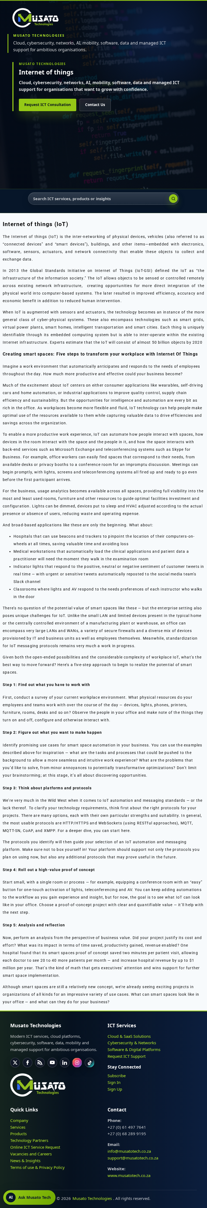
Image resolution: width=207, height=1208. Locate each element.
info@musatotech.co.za (129, 1151)
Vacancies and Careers (31, 1153)
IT (34, 638)
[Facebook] (27, 1062)
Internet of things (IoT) (34, 236)
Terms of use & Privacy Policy (37, 1167)
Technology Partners (29, 1140)
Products (18, 1133)
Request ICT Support (127, 1056)
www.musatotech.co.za (129, 1175)
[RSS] (40, 1062)
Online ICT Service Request (35, 1147)
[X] (15, 1062)
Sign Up (115, 1088)
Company (19, 1120)
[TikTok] (89, 1062)
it (124, 442)
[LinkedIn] (65, 1062)
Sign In (114, 1082)
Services (17, 1126)
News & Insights (25, 1160)
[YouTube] (52, 1062)
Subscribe (117, 1075)
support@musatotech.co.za (133, 1158)
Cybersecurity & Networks (132, 1042)
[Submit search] (173, 198)
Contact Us (95, 104)
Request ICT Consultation (47, 104)
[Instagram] (77, 1062)
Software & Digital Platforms (134, 1049)
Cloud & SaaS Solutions (129, 1036)
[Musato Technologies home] (38, 18)
